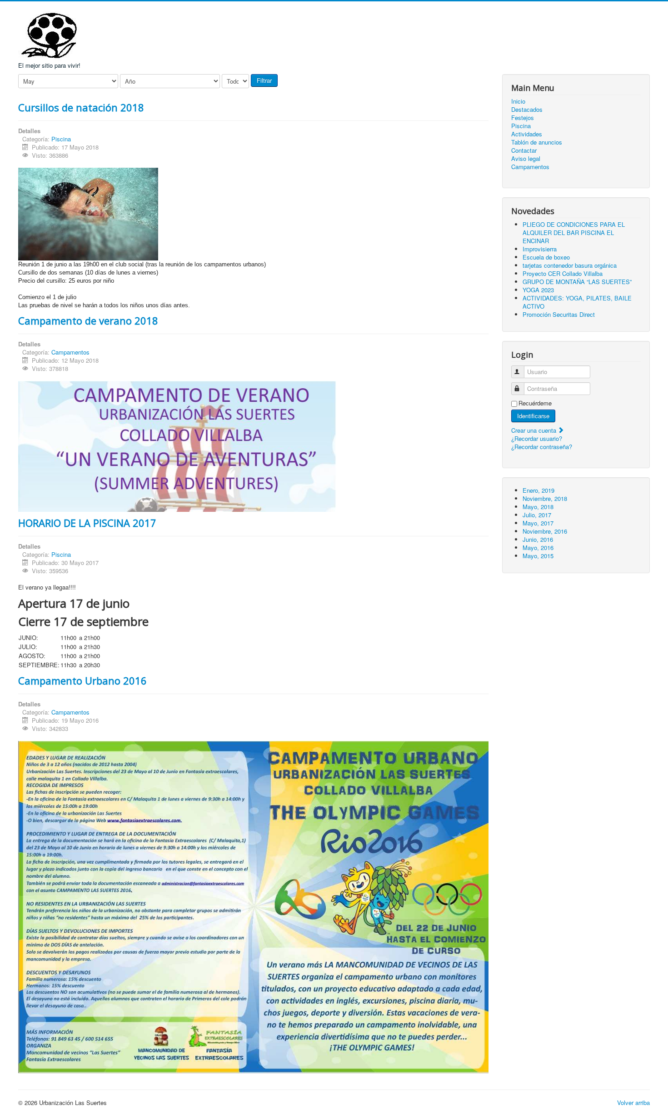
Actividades (526, 134)
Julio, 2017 (537, 514)
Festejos (522, 118)
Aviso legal (525, 159)
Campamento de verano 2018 (88, 320)
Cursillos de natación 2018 (81, 107)
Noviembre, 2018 (545, 498)
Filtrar (264, 80)
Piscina (61, 139)
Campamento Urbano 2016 (82, 680)
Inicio (518, 101)
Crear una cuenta (534, 430)
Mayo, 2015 (538, 555)
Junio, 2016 (538, 539)
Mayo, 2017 (538, 523)
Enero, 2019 (538, 490)
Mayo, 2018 (538, 506)
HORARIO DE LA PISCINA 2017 (87, 523)
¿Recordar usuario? (536, 438)
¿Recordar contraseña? (541, 446)
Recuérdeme (535, 403)
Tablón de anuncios (536, 142)
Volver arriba (633, 1102)
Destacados (527, 109)
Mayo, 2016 (538, 547)
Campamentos (70, 352)
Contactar (524, 150)
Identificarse (533, 415)
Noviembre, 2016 (545, 531)
